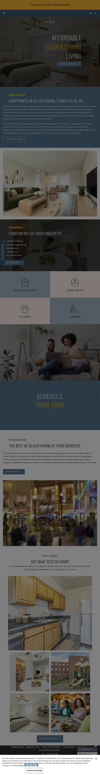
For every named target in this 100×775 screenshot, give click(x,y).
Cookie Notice (31, 765)
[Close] (96, 758)
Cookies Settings (34, 770)
